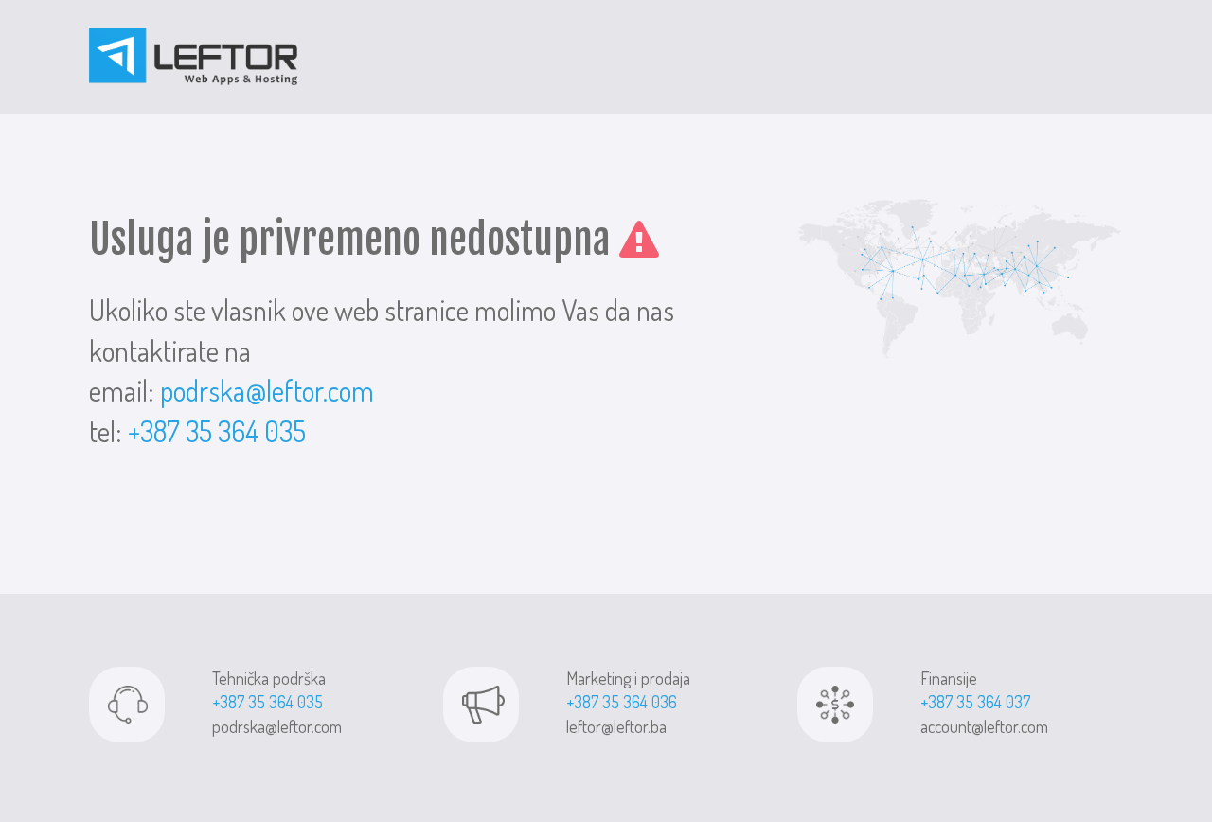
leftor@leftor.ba (616, 726)
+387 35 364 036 (621, 701)
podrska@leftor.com (267, 390)
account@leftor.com (984, 726)
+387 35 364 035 (217, 431)
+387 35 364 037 (975, 701)
